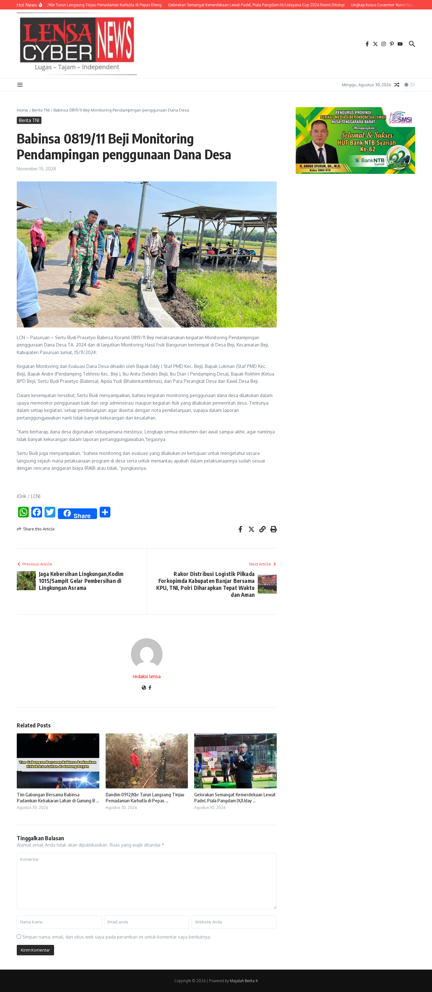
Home (22, 110)
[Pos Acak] (396, 84)
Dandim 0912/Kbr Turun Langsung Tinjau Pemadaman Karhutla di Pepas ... (145, 798)
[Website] (144, 688)
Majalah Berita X (244, 980)
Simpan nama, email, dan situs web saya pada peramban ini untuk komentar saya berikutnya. (116, 937)
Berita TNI (41, 110)
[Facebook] (150, 688)
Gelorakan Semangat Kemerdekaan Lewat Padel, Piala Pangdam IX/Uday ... (235, 798)
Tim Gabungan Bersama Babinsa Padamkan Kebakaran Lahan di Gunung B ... (58, 798)
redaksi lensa (147, 676)
